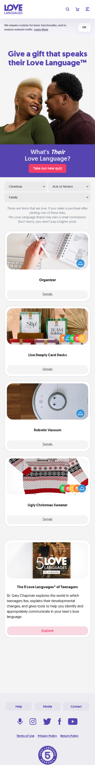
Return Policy (69, 736)
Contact (76, 706)
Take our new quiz (47, 168)
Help (18, 706)
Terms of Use (25, 736)
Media (47, 706)
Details (48, 294)
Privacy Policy (47, 736)
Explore (47, 630)
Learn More (41, 29)
